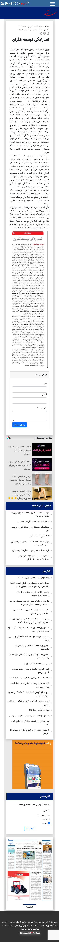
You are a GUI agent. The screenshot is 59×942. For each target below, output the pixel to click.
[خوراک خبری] (6, 3)
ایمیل (44, 394)
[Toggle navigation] (52, 3)
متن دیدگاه (42, 408)
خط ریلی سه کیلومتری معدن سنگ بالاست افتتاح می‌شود (30, 670)
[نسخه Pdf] (48, 33)
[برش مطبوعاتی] (40, 33)
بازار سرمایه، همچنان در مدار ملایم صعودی (30, 550)
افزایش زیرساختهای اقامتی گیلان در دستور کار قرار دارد (29, 731)
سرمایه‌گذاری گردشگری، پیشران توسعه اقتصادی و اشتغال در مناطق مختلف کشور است (28, 584)
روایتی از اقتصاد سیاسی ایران (36, 663)
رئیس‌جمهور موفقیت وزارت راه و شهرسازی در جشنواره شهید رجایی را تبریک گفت (29, 620)
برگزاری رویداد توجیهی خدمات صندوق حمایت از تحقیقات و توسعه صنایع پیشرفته (28, 602)
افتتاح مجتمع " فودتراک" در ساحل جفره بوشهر (29, 715)
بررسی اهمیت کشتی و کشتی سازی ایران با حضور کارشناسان (30, 514)
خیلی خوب (42, 815)
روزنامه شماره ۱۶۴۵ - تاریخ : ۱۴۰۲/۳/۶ (34, 26)
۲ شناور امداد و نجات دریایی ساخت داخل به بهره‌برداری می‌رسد (30, 685)
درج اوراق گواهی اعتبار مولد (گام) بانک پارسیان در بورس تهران (28, 694)
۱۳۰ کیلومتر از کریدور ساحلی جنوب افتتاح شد (29, 678)
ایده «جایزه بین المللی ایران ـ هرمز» (33, 577)
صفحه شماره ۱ (23, 29)
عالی (45, 810)
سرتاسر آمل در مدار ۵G (39, 710)
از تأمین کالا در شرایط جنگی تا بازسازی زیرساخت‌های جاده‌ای (32, 593)
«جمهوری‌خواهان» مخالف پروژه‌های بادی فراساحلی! (31, 647)
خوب (45, 819)
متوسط (44, 823)
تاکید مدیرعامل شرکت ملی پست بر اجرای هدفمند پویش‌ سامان (31, 611)
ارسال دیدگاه (19, 425)
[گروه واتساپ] (18, 3)
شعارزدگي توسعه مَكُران (38, 536)
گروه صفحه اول (39, 29)
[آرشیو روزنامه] (2, 3)
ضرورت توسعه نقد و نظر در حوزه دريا (33, 521)
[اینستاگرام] (14, 3)
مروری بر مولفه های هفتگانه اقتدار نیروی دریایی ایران (28, 638)
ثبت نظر (29, 828)
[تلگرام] (10, 3)
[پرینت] (44, 33)
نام (45, 383)
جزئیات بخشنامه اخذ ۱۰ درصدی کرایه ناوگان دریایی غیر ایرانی (30, 543)
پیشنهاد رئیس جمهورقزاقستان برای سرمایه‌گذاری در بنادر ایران (34, 557)
